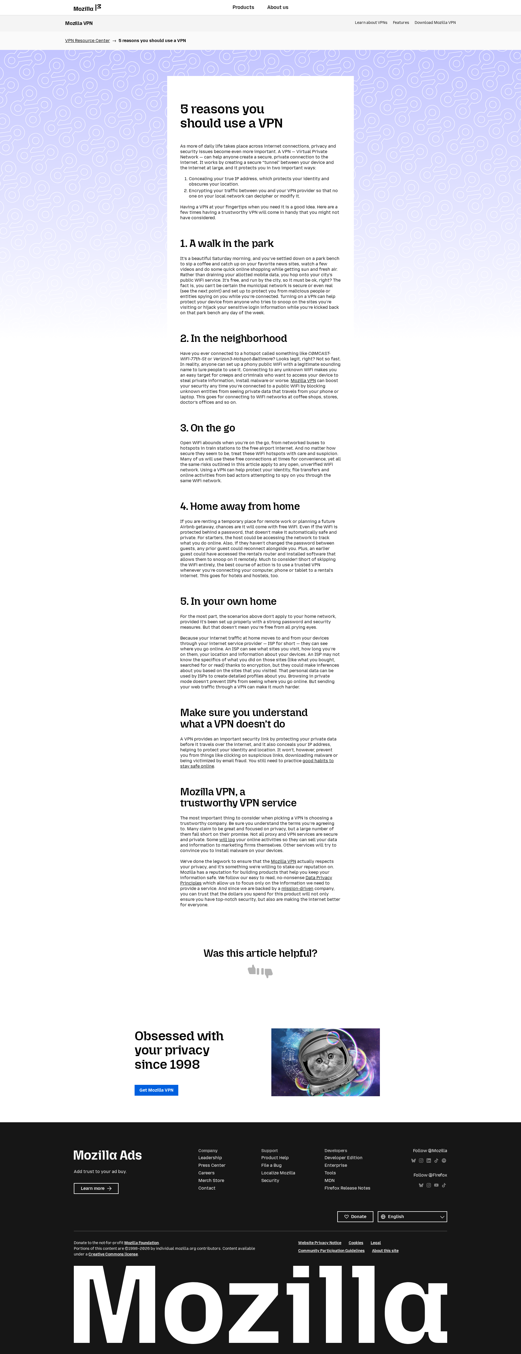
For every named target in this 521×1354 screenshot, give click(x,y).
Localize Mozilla (278, 1172)
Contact (206, 1188)
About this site (385, 1250)
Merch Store (211, 1180)
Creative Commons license (113, 1254)
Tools (330, 1172)
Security (270, 1180)
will (223, 839)
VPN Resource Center (87, 40)
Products (243, 7)
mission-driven (297, 888)
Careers (206, 1172)
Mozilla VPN (79, 23)
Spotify (444, 1160)
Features (401, 22)
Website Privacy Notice (319, 1243)
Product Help (275, 1157)
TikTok (436, 1160)
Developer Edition (344, 1157)
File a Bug (271, 1165)
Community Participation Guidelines (331, 1250)
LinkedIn (428, 1160)
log (231, 839)
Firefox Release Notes (347, 1188)
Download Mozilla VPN (435, 22)
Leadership (210, 1157)
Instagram (421, 1160)
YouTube (436, 1185)
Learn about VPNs (371, 22)
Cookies (356, 1243)
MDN (330, 1180)
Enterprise (336, 1165)
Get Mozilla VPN (156, 1090)
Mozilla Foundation (141, 1243)
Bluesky (413, 1160)
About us (277, 7)
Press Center (211, 1165)
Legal (376, 1243)
